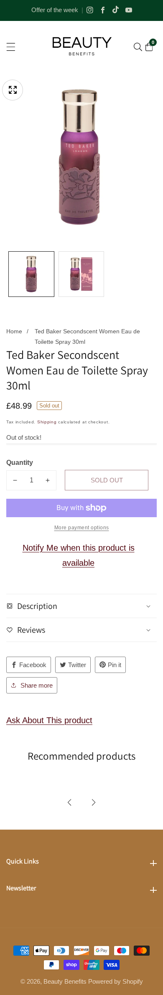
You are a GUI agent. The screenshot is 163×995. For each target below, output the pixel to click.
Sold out (107, 480)
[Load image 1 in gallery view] (31, 274)
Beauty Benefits (65, 981)
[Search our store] (137, 46)
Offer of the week (54, 9)
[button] (69, 802)
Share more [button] (36, 685)
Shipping (47, 422)
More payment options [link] (81, 528)
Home (14, 331)
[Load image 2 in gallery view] (81, 274)
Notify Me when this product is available (79, 555)
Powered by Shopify (115, 981)
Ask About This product (49, 720)
